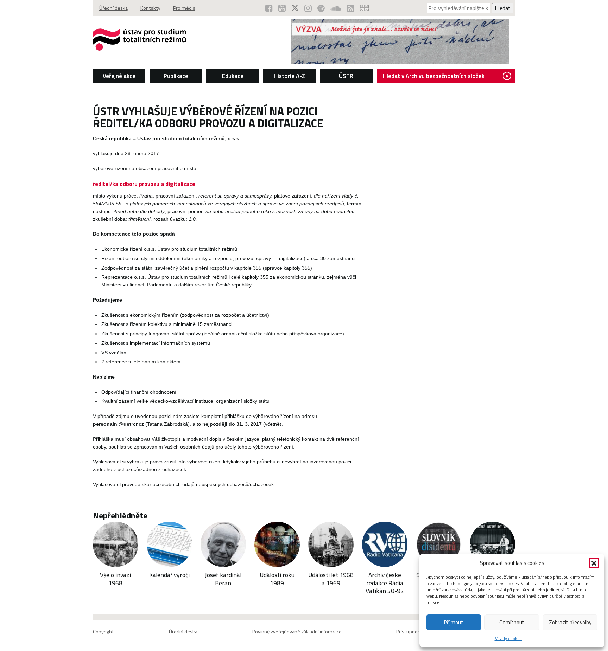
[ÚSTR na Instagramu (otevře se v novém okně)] (308, 8)
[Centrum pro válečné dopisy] (400, 62)
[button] (593, 563)
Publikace (176, 75)
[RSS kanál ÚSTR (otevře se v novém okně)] (350, 8)
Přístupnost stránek (418, 632)
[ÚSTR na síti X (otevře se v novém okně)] (295, 8)
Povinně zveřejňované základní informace (297, 632)
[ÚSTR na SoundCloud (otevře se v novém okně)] (336, 8)
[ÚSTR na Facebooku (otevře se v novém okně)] (269, 8)
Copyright (103, 632)
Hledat (503, 8)
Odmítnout (512, 622)
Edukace (232, 75)
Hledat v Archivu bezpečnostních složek (433, 75)
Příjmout (453, 622)
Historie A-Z (289, 75)
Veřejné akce (119, 75)
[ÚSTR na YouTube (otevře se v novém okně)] (282, 8)
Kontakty (150, 8)
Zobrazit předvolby (570, 622)
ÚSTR (346, 75)
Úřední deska (113, 8)
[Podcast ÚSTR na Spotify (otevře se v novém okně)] (321, 8)
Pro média (184, 8)
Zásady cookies (508, 638)
